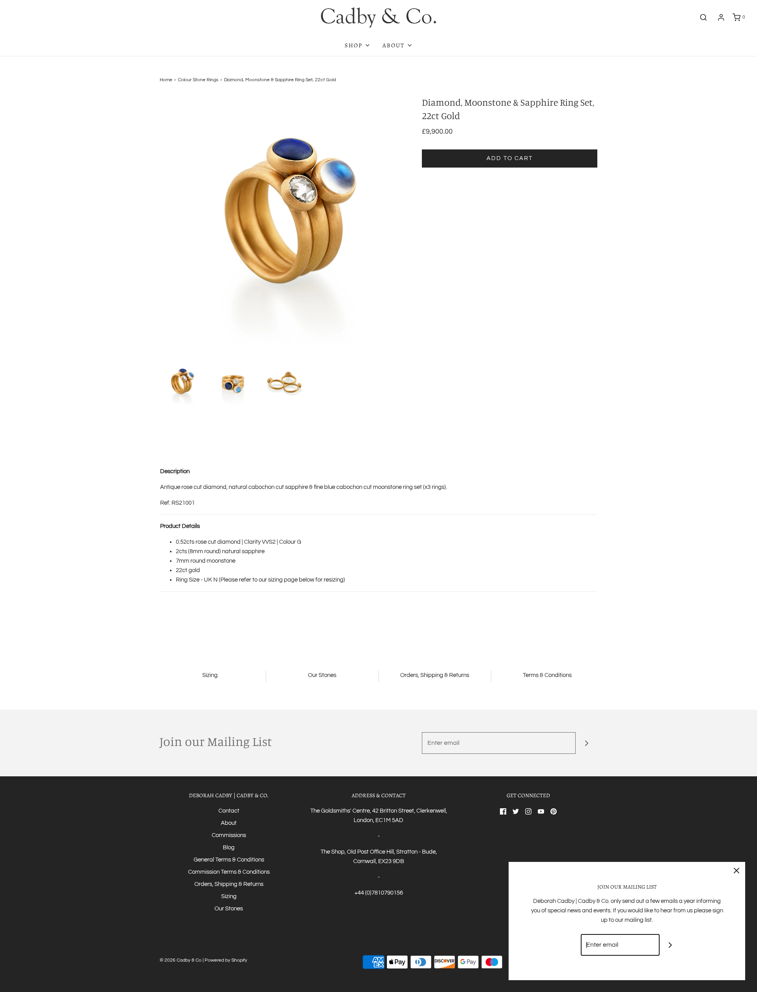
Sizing (229, 896)
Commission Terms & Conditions (229, 872)
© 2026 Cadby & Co (180, 960)
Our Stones (228, 909)
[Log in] (721, 17)
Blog (229, 847)
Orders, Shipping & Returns (228, 884)
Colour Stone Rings (198, 79)
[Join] (586, 743)
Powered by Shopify (226, 960)
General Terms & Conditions (229, 860)
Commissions (229, 835)
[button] (181, 383)
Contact (228, 811)
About (229, 823)
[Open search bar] (703, 17)
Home (166, 79)
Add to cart (510, 158)
